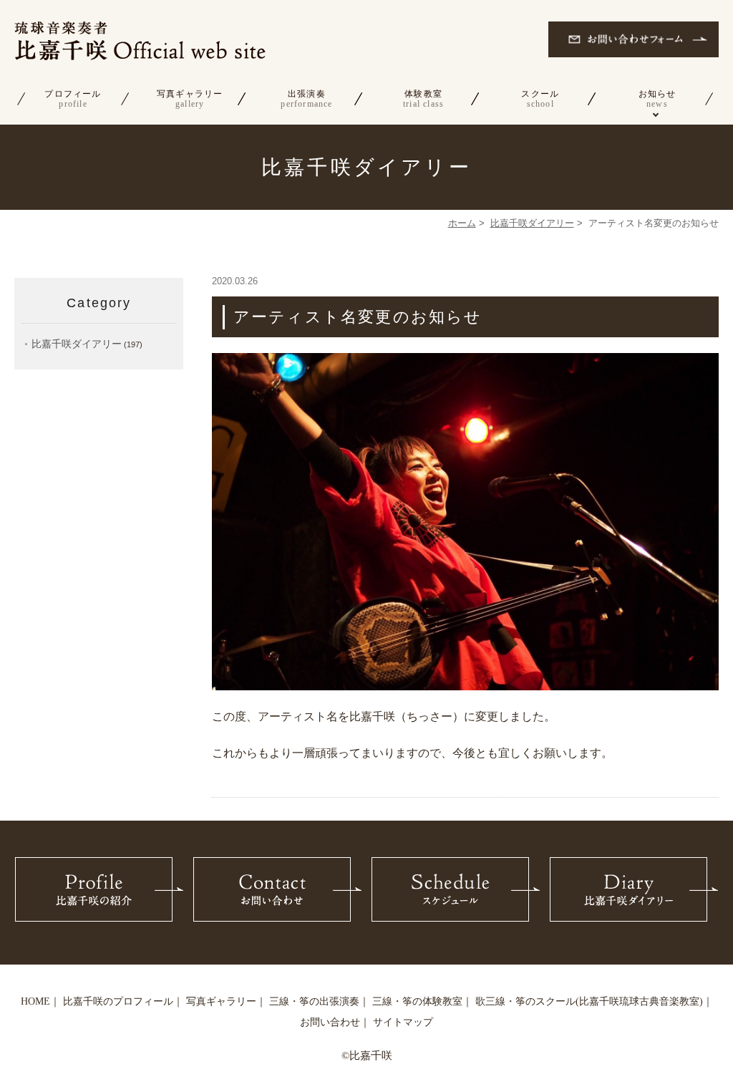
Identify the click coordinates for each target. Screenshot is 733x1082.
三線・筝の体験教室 (417, 1001)
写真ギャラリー (190, 99)
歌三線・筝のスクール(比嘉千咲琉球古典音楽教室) (589, 1001)
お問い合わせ (330, 1022)
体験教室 (423, 99)
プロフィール (72, 99)
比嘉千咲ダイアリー (532, 223)
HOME (35, 1001)
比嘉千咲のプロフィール (118, 1001)
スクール (540, 99)
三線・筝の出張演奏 (314, 1001)
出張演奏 (306, 99)
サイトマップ (403, 1022)
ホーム (462, 223)
